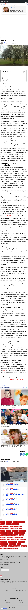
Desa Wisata (18, 526)
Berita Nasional (21, 521)
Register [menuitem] (6, 1)
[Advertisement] (14, 21)
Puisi (8, 539)
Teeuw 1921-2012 (5, 74)
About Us (7, 594)
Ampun (1, 559)
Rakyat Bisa (23, 539)
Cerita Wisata (15, 524)
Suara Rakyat (17, 546)
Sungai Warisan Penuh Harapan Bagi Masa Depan (9, 561)
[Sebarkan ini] (21, 454)
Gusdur (3, 530)
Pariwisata (3, 537)
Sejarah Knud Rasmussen (11, 514)
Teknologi (23, 546)
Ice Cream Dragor (10, 499)
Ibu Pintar (8, 530)
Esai (20, 528)
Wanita (8, 548)
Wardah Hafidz (14, 548)
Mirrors (9, 535)
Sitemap (1, 564)
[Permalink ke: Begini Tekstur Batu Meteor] (14, 474)
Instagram (8, 602)
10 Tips (3, 521)
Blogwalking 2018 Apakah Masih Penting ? (7, 562)
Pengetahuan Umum (9, 483)
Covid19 (12, 526)
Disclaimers (20, 592)
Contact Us (20, 594)
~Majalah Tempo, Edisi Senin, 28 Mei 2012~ (12, 380)
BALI (14, 521)
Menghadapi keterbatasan (7, 80)
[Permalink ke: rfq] (1, 43)
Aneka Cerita (9, 521)
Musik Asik (15, 535)
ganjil (4, 370)
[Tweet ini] (23, 454)
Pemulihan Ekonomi (18, 537)
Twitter (21, 600)
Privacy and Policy (7, 592)
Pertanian (3, 539)
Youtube (21, 602)
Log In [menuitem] (2, 1)
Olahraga (21, 535)
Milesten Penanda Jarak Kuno (12, 504)
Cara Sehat (8, 524)
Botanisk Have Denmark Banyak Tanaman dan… (15, 495)
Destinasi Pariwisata (5, 528)
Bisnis (3, 524)
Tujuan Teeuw (4, 78)
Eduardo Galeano (14, 528)
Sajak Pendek (4, 546)
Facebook (8, 600)
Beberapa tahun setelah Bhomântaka (10, 76)
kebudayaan (22, 530)
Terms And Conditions (21, 590)
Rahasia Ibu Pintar (15, 539)
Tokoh (2, 548)
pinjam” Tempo (6, 215)
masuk (7, 461)
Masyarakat (3, 535)
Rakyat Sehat (21, 541)
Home (7, 590)
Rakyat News (4, 541)
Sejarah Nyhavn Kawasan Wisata (13, 489)
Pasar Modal (10, 537)
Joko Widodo (15, 530)
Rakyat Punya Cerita (12, 541)
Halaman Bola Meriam (10, 509)
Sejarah (10, 546)
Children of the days (5, 526)
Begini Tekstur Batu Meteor (12, 484)
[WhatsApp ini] (26, 454)
